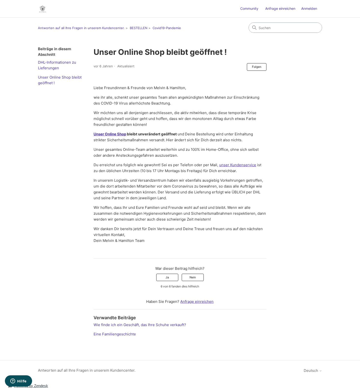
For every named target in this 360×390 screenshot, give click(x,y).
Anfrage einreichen (280, 8)
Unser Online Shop (110, 134)
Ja (167, 277)
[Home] (42, 8)
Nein (193, 277)
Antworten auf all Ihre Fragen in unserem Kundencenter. (81, 28)
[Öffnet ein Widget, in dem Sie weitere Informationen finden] (18, 381)
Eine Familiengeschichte (115, 334)
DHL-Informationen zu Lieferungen (57, 65)
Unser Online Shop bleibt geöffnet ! (60, 80)
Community (249, 8)
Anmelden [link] (309, 8)
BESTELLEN (138, 28)
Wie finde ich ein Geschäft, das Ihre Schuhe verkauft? (140, 324)
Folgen (256, 67)
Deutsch (311, 370)
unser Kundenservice (237, 165)
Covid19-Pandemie (167, 28)
